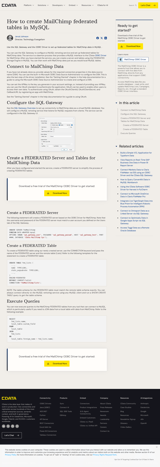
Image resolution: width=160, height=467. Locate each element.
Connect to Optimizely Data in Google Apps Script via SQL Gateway (134, 221)
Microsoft (144, 415)
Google (143, 411)
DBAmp (63, 415)
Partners (103, 423)
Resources (124, 415)
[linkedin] (3, 426)
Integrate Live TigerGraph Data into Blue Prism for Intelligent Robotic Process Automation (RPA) (136, 204)
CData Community (128, 403)
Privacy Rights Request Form (104, 455)
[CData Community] (17, 426)
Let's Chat (145, 5)
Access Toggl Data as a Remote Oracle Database (134, 229)
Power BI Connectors (48, 431)
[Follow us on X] (101, 38)
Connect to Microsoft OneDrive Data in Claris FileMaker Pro (134, 195)
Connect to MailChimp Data (133, 110)
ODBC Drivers (45, 403)
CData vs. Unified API (88, 425)
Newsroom (104, 411)
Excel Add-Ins (45, 427)
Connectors (85, 403)
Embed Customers (87, 418)
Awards (103, 415)
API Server (44, 419)
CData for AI (102, 5)
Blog (122, 411)
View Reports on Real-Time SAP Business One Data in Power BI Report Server (135, 163)
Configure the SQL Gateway (133, 114)
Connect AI (64, 407)
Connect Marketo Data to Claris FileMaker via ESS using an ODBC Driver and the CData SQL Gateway (136, 173)
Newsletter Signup (128, 419)
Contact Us (104, 431)
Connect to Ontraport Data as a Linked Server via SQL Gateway (134, 212)
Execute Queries (128, 133)
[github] (12, 426)
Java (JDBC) (45, 407)
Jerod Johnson (21, 36)
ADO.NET (43, 411)
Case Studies (125, 407)
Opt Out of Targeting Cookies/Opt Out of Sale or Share (134, 460)
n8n (142, 419)
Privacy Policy (10, 455)
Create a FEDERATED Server (136, 125)
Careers (103, 427)
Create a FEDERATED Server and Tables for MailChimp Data (135, 119)
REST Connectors (47, 423)
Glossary (124, 423)
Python (43, 415)
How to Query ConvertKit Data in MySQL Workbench (135, 181)
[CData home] (11, 5)
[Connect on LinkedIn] (105, 38)
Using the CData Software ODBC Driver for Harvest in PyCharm (135, 188)
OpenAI (143, 423)
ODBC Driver (100, 55)
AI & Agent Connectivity (85, 412)
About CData (105, 403)
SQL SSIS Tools (66, 411)
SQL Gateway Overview (25, 108)
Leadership (104, 419)
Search (131, 5)
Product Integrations (88, 407)
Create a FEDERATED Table (135, 129)
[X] (8, 426)
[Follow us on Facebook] (97, 38)
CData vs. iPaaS (86, 422)
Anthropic (144, 403)
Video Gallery (126, 427)
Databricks (145, 407)
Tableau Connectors (48, 435)
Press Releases (106, 407)
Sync (62, 403)
